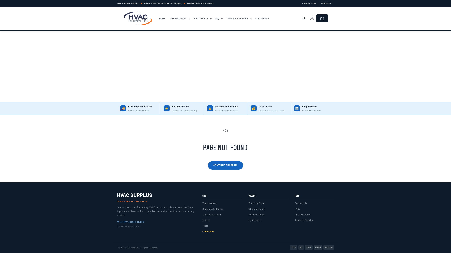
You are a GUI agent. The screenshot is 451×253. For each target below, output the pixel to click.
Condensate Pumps (213, 208)
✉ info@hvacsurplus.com (131, 221)
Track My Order (309, 3)
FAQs (297, 208)
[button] (180, 18)
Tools (205, 225)
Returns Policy (257, 214)
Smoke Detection (211, 214)
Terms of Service (304, 220)
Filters (205, 220)
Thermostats (209, 203)
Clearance (208, 231)
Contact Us (326, 3)
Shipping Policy (257, 208)
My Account (255, 220)
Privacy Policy (302, 214)
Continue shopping (225, 165)
